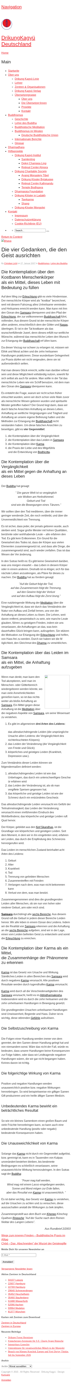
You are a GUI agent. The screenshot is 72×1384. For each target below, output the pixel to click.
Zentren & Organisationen (30, 86)
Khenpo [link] (51, 1214)
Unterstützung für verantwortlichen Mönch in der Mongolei (36, 1348)
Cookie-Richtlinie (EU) (28, 223)
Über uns (13, 74)
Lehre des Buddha (26, 123)
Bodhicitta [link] (44, 452)
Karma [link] (40, 444)
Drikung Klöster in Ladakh (30, 195)
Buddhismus (15, 115)
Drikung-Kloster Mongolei (30, 207)
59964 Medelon (16, 1308)
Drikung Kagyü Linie (27, 78)
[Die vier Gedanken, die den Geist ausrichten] (6, 240)
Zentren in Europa (11, 1326)
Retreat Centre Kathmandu (37, 183)
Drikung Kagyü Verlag (28, 90)
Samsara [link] (25, 312)
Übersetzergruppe (25, 95)
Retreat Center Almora (34, 167)
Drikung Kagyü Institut (28, 155)
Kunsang (5, 1375)
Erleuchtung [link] (29, 296)
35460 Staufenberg (18, 1297)
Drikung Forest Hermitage (20, 1337)
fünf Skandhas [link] (44, 827)
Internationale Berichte (28, 139)
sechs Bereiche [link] (41, 914)
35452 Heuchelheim (18, 1294)
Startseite (13, 70)
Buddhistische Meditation (30, 127)
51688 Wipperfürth (18, 1301)
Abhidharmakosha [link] (51, 995)
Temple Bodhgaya (32, 187)
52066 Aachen (15, 1304)
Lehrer (18, 82)
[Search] (47, 231)
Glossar (19, 143)
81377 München (16, 1311)
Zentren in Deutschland (13, 1322)
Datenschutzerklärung (28, 219)
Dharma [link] (42, 642)
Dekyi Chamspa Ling (33, 163)
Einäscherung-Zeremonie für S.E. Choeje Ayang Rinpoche (35, 1341)
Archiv (4, 1366)
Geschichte (21, 119)
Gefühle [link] (35, 1018)
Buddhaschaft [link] (52, 316)
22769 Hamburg (16, 1287)
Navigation (11, 6)
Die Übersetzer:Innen (34, 103)
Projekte (26, 107)
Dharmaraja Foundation (29, 191)
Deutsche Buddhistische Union (39, 135)
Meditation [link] (46, 602)
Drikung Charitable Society (31, 171)
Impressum (21, 215)
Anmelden (6, 1380)
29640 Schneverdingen (20, 1290)
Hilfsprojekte (15, 151)
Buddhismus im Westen (29, 131)
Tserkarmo (27, 199)
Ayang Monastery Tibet (35, 175)
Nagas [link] (64, 324)
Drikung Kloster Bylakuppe (37, 179)
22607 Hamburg (16, 1283)
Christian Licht (10, 263)
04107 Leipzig (15, 1280)
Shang (25, 203)
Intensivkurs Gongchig (18, 1344)
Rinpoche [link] (18, 1218)
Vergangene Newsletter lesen (16, 1268)
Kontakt (25, 111)
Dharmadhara (16, 147)
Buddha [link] (11, 486)
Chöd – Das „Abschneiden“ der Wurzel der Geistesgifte (33, 1243)
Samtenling (28, 159)
